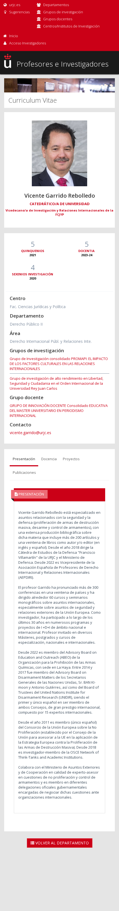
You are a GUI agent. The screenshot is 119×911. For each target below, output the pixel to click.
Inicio (13, 35)
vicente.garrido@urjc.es (30, 432)
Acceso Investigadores (27, 43)
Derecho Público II (26, 324)
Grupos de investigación (63, 11)
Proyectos (71, 458)
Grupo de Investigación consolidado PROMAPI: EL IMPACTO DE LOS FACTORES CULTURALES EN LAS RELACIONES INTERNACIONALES (59, 363)
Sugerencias (19, 11)
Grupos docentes (57, 18)
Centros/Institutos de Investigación (71, 26)
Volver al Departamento (61, 842)
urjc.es (14, 4)
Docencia (49, 458)
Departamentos (56, 4)
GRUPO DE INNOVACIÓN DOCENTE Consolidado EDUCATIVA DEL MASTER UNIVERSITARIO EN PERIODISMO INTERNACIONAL (59, 410)
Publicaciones (24, 472)
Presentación (24, 458)
